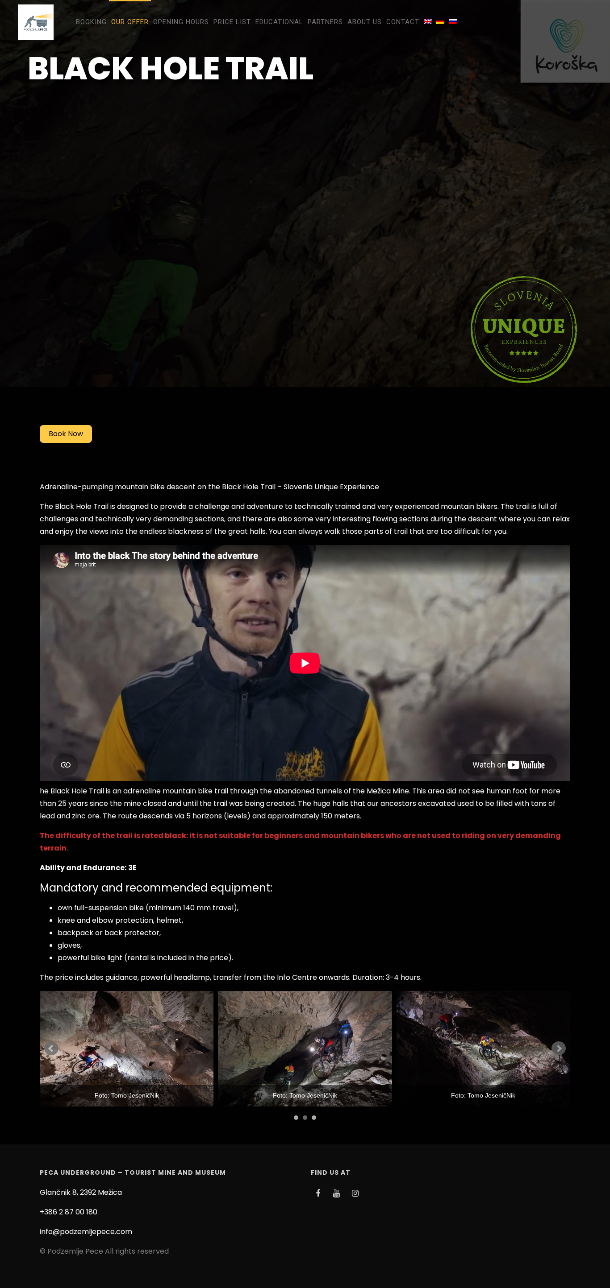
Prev (51, 1048)
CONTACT (402, 22)
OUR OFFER (130, 22)
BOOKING (91, 22)
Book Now (66, 434)
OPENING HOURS (181, 22)
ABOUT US (364, 22)
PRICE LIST (232, 22)
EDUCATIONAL (279, 22)
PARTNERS (325, 22)
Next (559, 1048)
